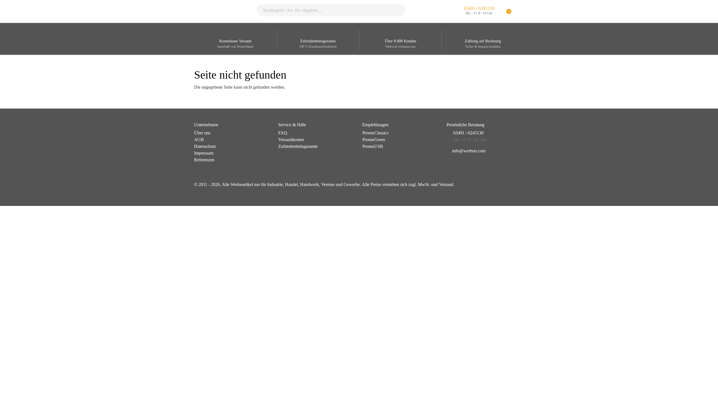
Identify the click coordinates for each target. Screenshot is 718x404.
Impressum (203, 153)
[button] (520, 11)
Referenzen (204, 159)
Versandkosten (291, 139)
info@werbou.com (468, 150)
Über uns (202, 132)
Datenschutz (205, 146)
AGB (199, 139)
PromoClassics (375, 132)
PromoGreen (373, 139)
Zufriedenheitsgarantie (298, 146)
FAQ (282, 132)
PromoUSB (372, 146)
